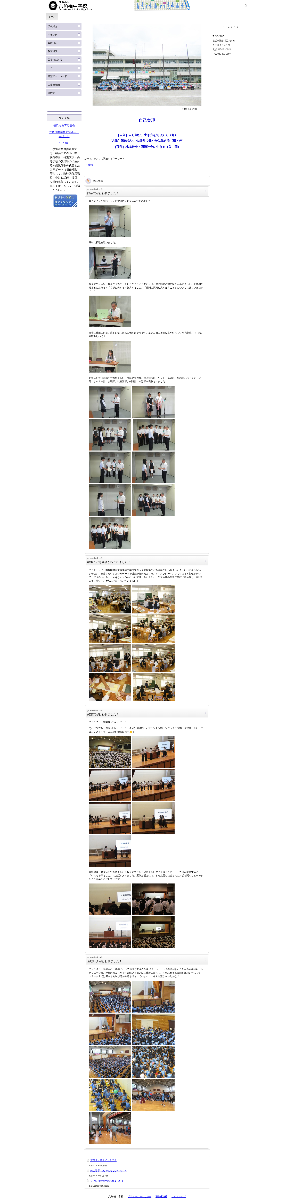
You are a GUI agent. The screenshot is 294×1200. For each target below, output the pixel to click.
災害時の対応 (55, 59)
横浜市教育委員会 (64, 125)
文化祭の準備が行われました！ (107, 1180)
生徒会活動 (54, 84)
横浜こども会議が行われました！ (109, 562)
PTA (50, 68)
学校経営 (52, 34)
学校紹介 (52, 26)
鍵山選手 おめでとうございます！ (108, 1170)
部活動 (51, 92)
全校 (90, 164)
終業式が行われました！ (103, 714)
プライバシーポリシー (139, 1196)
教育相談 (52, 51)
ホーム (51, 16)
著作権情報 (161, 1196)
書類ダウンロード (57, 76)
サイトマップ (179, 1196)
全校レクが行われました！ (104, 961)
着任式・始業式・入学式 (103, 1160)
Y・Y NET (64, 142)
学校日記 (52, 43)
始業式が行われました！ (103, 193)
